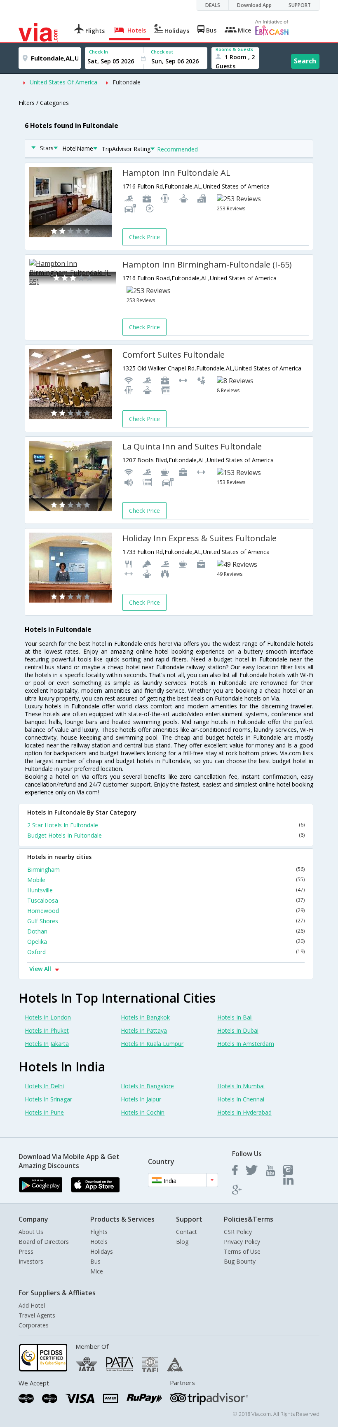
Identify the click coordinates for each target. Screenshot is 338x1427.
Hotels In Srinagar (48, 1099)
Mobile (166, 880)
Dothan (166, 931)
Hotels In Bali (235, 1017)
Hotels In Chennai (240, 1099)
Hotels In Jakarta (47, 1044)
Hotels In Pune (44, 1112)
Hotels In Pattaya (144, 1030)
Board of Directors (44, 1241)
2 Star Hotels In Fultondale (166, 825)
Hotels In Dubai (237, 1030)
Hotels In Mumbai (241, 1086)
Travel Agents (37, 1315)
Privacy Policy (242, 1241)
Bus (95, 1261)
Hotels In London (48, 1017)
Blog (182, 1241)
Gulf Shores (166, 921)
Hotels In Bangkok (145, 1017)
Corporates (34, 1325)
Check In (98, 52)
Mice (96, 1271)
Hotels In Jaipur (141, 1099)
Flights (99, 1232)
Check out (162, 52)
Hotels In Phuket (47, 1030)
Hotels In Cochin (142, 1112)
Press (26, 1251)
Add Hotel (32, 1305)
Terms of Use (242, 1251)
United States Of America (63, 82)
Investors (31, 1261)
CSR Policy (238, 1232)
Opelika (166, 941)
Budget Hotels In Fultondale (166, 835)
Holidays (101, 1251)
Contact (186, 1232)
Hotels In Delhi (44, 1086)
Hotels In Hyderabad (244, 1112)
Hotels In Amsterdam (245, 1044)
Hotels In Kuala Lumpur (152, 1044)
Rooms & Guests (234, 49)
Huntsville (166, 890)
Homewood (166, 911)
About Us (31, 1232)
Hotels (99, 1241)
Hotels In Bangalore (147, 1086)
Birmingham (166, 869)
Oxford (166, 952)
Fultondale (127, 82)
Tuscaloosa (166, 900)
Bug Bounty (240, 1261)
